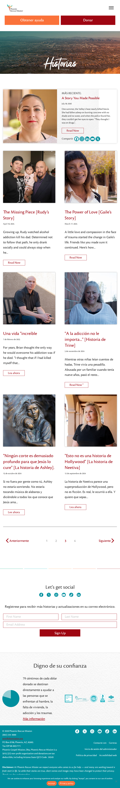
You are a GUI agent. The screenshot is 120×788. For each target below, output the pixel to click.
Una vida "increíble (20, 333)
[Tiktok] (71, 595)
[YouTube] (64, 595)
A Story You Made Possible (81, 98)
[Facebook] (76, 139)
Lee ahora (16, 511)
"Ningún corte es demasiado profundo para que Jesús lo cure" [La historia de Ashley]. (28, 461)
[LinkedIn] (79, 595)
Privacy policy (67, 783)
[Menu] (111, 7)
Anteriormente (19, 541)
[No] (116, 781)
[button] (88, 20)
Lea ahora (16, 372)
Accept (51, 783)
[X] (97, 139)
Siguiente (105, 541)
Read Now (75, 130)
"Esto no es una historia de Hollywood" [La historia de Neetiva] (89, 461)
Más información (34, 719)
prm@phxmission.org (12, 738)
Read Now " (79, 384)
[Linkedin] (87, 139)
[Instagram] (82, 139)
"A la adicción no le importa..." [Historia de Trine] (85, 339)
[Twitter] (49, 595)
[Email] (92, 139)
